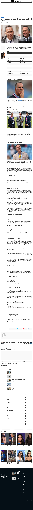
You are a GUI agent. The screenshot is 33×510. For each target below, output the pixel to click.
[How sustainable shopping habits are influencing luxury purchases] (9, 372)
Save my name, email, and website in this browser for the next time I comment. (9, 363)
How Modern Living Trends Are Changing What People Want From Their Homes (18, 380)
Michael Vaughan (20, 100)
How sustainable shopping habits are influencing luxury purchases (19, 371)
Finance (8, 405)
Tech (7, 421)
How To (8, 412)
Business (8, 397)
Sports (24, 497)
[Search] (31, 1)
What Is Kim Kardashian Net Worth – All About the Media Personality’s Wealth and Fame (24, 446)
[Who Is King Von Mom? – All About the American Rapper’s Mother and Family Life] (8, 456)
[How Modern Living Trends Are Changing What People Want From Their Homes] (9, 380)
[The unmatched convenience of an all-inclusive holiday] (9, 384)
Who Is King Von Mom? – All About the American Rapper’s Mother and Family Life (8, 463)
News (7, 415)
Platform (8, 418)
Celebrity (2, 17)
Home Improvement (10, 410)
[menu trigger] (2, 1)
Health (24, 486)
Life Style (8, 413)
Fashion (8, 404)
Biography (8, 394)
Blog (7, 396)
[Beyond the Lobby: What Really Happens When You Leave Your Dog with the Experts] (9, 388)
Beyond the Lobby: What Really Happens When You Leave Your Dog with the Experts (18, 388)
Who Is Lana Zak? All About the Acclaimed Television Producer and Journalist (3, 59)
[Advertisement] (16, 8)
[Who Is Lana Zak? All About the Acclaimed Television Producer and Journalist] (3, 55)
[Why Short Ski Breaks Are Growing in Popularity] (9, 376)
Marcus (3, 22)
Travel (8, 423)
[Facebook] (2, 47)
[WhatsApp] (26, 329)
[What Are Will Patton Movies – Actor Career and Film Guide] (8, 439)
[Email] (4, 49)
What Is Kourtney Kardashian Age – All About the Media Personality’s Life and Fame (24, 463)
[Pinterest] (2, 49)
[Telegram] (29, 329)
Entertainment (9, 402)
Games (8, 407)
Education (24, 478)
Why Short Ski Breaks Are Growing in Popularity (17, 375)
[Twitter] (4, 47)
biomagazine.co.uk (16, 325)
